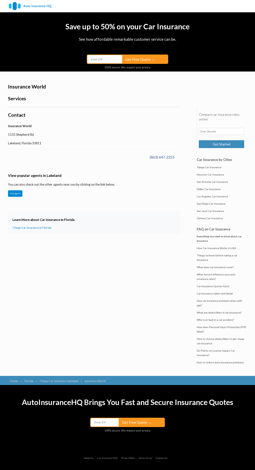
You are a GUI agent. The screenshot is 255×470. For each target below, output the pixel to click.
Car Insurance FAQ (107, 458)
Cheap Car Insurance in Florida (32, 227)
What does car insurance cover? (215, 267)
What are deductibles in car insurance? (219, 312)
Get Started (221, 144)
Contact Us (161, 458)
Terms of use (145, 458)
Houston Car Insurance (210, 174)
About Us (89, 458)
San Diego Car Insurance (211, 203)
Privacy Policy (128, 458)
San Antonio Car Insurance (212, 181)
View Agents (15, 194)
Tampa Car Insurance (209, 167)
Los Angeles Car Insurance (212, 196)
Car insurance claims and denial (215, 293)
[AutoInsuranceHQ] (30, 6)
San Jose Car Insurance (210, 210)
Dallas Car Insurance (209, 189)
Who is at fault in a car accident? (215, 319)
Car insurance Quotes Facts (213, 286)
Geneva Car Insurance (210, 218)
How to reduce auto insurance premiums (220, 362)
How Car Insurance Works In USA (216, 248)
